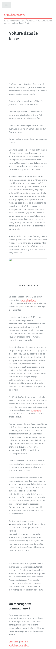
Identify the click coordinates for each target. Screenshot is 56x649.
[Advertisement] (28, 64)
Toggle (6, 5)
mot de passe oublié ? (19, 645)
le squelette (36, 410)
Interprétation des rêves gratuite (23, 20)
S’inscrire (24, 641)
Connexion (14, 641)
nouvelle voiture (28, 300)
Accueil (6, 20)
